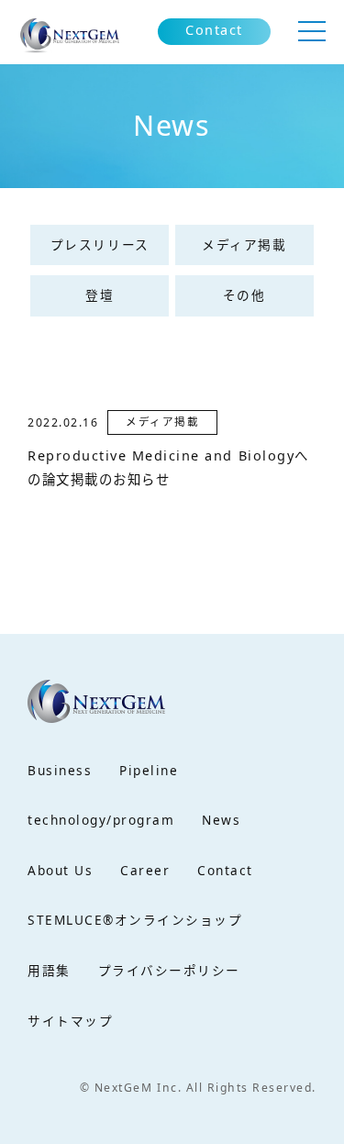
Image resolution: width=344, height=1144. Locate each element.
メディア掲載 (244, 244)
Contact (214, 30)
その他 (244, 295)
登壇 (99, 295)
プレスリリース (100, 244)
